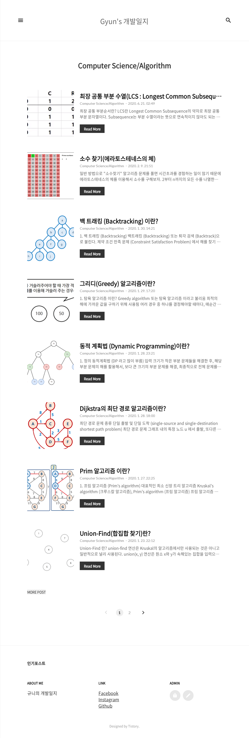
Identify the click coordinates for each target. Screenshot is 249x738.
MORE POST (36, 592)
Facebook (108, 693)
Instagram (108, 699)
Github (105, 706)
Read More (92, 128)
